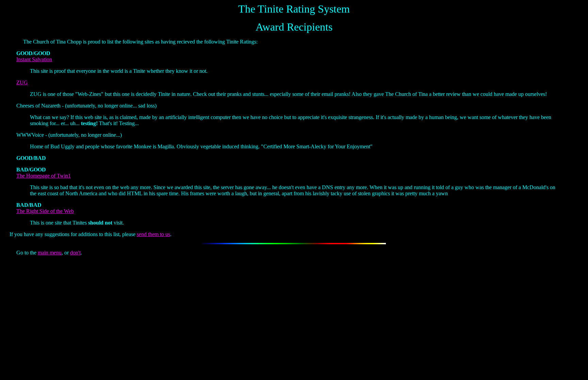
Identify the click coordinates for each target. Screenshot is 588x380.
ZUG (22, 82)
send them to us (153, 234)
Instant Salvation (34, 59)
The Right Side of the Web (45, 211)
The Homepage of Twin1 (43, 176)
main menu (50, 252)
